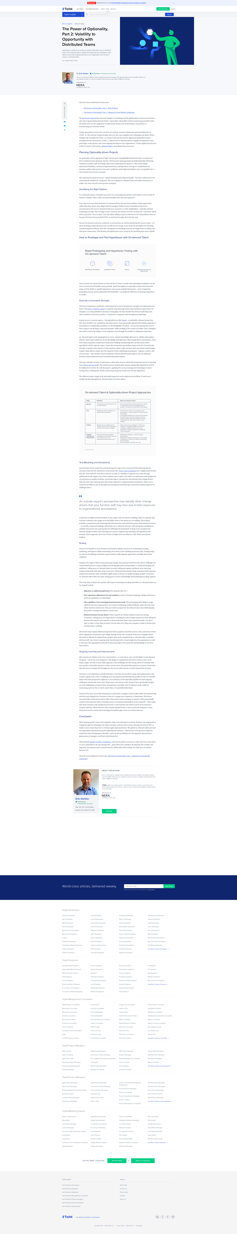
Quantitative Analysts (154, 1008)
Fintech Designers (96, 966)
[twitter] (64, 126)
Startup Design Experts (126, 988)
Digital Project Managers (98, 1051)
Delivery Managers (68, 1070)
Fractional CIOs (95, 1094)
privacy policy (151, 889)
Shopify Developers (125, 949)
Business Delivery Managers (71, 1066)
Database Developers (69, 941)
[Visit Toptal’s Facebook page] (168, 1217)
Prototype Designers (125, 977)
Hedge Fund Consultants (127, 1005)
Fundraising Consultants (98, 1038)
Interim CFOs (123, 1008)
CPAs (64, 1034)
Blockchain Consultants (69, 1012)
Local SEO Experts (125, 1124)
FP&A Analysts (95, 1027)
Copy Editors (66, 1135)
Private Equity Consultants (156, 1005)
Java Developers (96, 915)
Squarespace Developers (156, 915)
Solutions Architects (125, 1070)
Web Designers (152, 973)
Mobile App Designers (98, 988)
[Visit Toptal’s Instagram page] (173, 1217)
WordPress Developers (155, 945)
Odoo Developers (96, 941)
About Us (113, 9)
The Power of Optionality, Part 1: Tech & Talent (101, 108)
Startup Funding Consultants (157, 1023)
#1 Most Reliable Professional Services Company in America (128, 3)
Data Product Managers (69, 1101)
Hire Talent (80, 9)
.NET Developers (96, 934)
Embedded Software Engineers (72, 945)
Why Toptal (123, 1185)
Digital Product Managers (98, 1083)
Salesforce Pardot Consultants (128, 1142)
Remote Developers (125, 930)
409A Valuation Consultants (71, 1005)
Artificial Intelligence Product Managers (74, 1090)
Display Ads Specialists (98, 1120)
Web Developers (153, 934)
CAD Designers (67, 977)
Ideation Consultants (97, 1097)
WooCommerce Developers (156, 941)
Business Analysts (67, 1094)
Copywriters (66, 1139)
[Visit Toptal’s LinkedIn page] (157, 1217)
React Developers (125, 923)
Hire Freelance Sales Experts (71, 1206)
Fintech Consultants (97, 1023)
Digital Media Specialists (98, 1116)
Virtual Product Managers (156, 1097)
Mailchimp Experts (125, 1128)
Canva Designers (67, 980)
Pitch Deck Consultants (126, 1034)
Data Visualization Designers (71, 984)
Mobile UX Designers (97, 992)
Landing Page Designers (98, 980)
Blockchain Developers (69, 934)
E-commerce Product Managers (101, 1086)
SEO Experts (152, 1120)
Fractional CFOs (96, 1031)
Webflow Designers (154, 977)
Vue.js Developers (153, 930)
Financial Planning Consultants (100, 1019)
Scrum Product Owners (155, 1094)
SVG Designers (124, 992)
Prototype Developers (126, 915)
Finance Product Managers (99, 1090)
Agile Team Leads (67, 1058)
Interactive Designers (97, 977)
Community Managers (69, 1124)
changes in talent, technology (100, 742)
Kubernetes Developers (98, 923)
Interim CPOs (95, 1101)
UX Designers (152, 969)
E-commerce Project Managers (100, 1055)
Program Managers (125, 1055)
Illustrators (94, 973)
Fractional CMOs (96, 1139)
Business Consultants (69, 1016)
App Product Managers (69, 1086)
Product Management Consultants (130, 1103)
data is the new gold (91, 365)
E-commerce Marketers (98, 1128)
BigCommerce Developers (70, 930)
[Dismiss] (173, 3)
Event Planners (95, 1135)
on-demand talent (105, 146)
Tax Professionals (153, 1031)
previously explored (89, 118)
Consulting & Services (92, 9)
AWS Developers (67, 923)
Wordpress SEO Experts (155, 1139)
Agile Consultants (67, 1055)
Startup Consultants (154, 1019)
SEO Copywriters (153, 1116)
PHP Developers (96, 949)
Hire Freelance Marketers (70, 1192)
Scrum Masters (124, 1066)
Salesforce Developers (126, 938)
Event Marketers (96, 1131)
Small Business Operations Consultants (160, 1016)
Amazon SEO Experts (69, 1116)
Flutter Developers (68, 949)
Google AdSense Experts (99, 1142)
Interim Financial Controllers (128, 1016)
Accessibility (139, 1226)
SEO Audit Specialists (125, 1146)
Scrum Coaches (124, 1062)
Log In (173, 9)
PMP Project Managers (126, 1051)
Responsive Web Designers (128, 980)
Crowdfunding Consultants (70, 1038)
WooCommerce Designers (156, 980)
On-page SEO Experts (126, 1131)
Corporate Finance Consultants (72, 1031)
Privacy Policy (121, 1226)
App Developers (67, 919)
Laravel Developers (97, 927)
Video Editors (152, 1135)
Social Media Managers (155, 1128)
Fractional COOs (96, 1034)
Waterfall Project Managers (156, 1055)
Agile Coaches (66, 1051)
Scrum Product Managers (156, 1090)
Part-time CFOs (124, 1031)
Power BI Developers (97, 953)
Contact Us (123, 1189)
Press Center (124, 1192)
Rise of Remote (67, 24)
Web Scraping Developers (156, 938)
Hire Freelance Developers (70, 1185)
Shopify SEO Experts (154, 1124)
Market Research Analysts (127, 1023)
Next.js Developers (97, 938)
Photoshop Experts (125, 966)
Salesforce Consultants (155, 1012)
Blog (107, 9)
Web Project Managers (155, 1058)
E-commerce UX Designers (70, 988)
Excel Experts (95, 1005)
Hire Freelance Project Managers (72, 1199)
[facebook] (64, 130)
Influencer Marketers (125, 1116)
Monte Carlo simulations (128, 471)
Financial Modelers (97, 1016)
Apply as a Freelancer (143, 1161)
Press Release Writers (126, 1139)
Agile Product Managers (69, 1083)
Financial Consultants (97, 1008)
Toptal (124, 320)
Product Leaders (124, 1100)
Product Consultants (125, 1092)
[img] (103, 73)
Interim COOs (123, 1012)
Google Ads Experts (97, 1146)
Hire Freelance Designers (70, 1189)
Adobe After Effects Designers (71, 969)
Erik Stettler (84, 73)
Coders (64, 938)
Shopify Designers (125, 984)
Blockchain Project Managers (71, 1062)
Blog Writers (66, 1120)
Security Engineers (125, 941)
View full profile (67, 78)
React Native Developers (127, 927)
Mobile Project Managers (98, 1066)
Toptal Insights (70, 14)
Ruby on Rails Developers (127, 934)
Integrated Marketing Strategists (129, 1120)
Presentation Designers (126, 969)
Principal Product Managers (127, 1089)
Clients (103, 9)
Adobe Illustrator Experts (70, 973)
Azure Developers (68, 927)
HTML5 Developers (68, 953)
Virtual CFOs (152, 1034)
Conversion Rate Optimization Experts (74, 1131)
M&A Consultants (124, 1019)
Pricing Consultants (125, 1038)
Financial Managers (97, 1012)
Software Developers (125, 953)
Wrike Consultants (153, 1062)
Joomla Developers (97, 919)
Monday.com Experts (97, 1070)
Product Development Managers (129, 1096)
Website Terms (130, 1226)
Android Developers (68, 915)
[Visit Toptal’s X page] (162, 1217)
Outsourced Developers (98, 945)
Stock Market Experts (154, 1027)
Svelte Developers (153, 923)
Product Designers (125, 973)
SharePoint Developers (126, 945)
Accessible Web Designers (70, 966)
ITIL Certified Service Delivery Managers (103, 1058)
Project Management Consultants (129, 1058)
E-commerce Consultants (99, 1124)
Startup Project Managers (156, 1051)
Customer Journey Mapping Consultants (75, 1142)
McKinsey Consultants (126, 1027)
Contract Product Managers (71, 1097)
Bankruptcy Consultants (69, 1008)
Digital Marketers (67, 1146)
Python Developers (125, 919)
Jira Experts (94, 1062)
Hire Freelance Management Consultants (75, 1196)
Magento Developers (97, 930)
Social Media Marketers (155, 1131)
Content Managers (68, 1128)
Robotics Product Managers (156, 1086)
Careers (122, 1196)
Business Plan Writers (69, 1019)
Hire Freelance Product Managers (73, 1203)
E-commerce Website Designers (72, 992)
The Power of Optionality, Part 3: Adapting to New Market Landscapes (109, 112)
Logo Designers (96, 984)
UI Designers (152, 966)
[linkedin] (64, 121)
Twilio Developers (153, 927)
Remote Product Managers (156, 1083)
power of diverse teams (95, 309)
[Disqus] (117, 845)
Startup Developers (154, 919)
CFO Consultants (67, 1027)
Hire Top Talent (163, 9)
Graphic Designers (96, 969)
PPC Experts (123, 1135)
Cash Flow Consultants (69, 1023)
